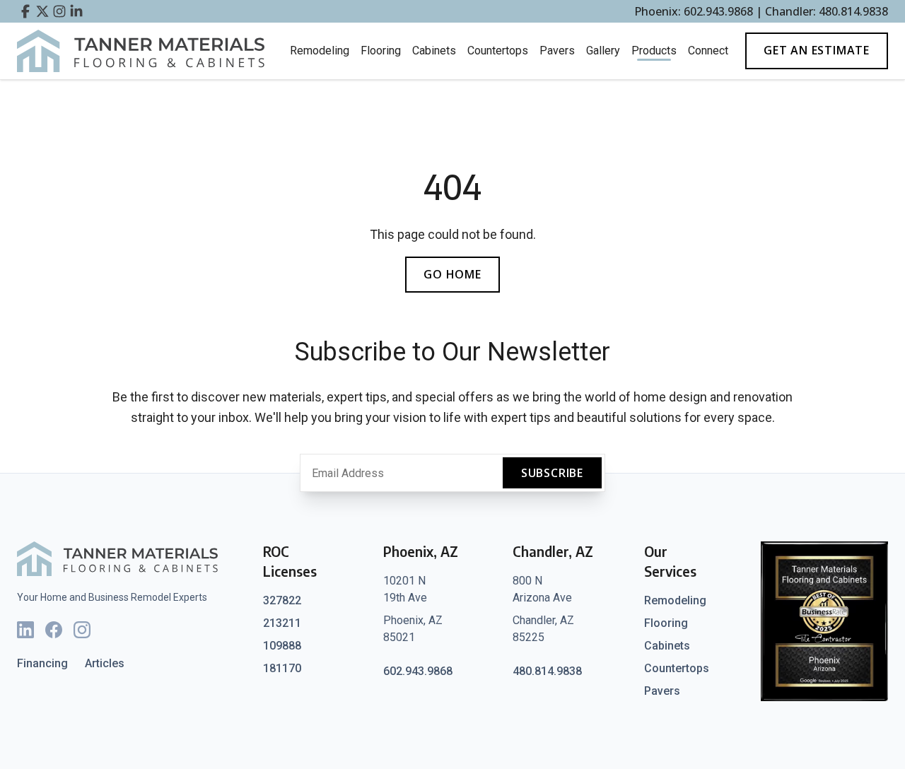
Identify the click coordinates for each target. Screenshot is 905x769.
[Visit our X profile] (42, 11)
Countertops (497, 50)
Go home (452, 274)
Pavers (557, 50)
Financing (42, 663)
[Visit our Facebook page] (25, 11)
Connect (708, 50)
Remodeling (319, 50)
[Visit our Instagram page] (59, 11)
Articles (104, 663)
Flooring (381, 50)
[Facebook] (53, 629)
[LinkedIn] (25, 629)
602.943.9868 (417, 671)
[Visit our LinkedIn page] (76, 11)
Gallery (603, 50)
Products (654, 50)
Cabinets (434, 50)
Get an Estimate (817, 50)
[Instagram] (82, 629)
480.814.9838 (547, 671)
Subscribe (552, 473)
